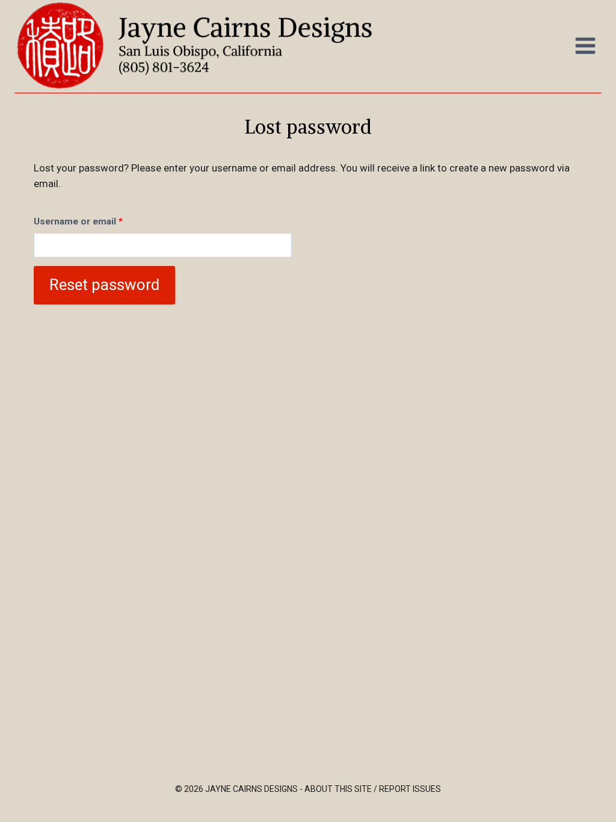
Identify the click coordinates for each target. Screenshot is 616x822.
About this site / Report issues (372, 789)
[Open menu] (585, 45)
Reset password (104, 285)
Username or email (81, 224)
